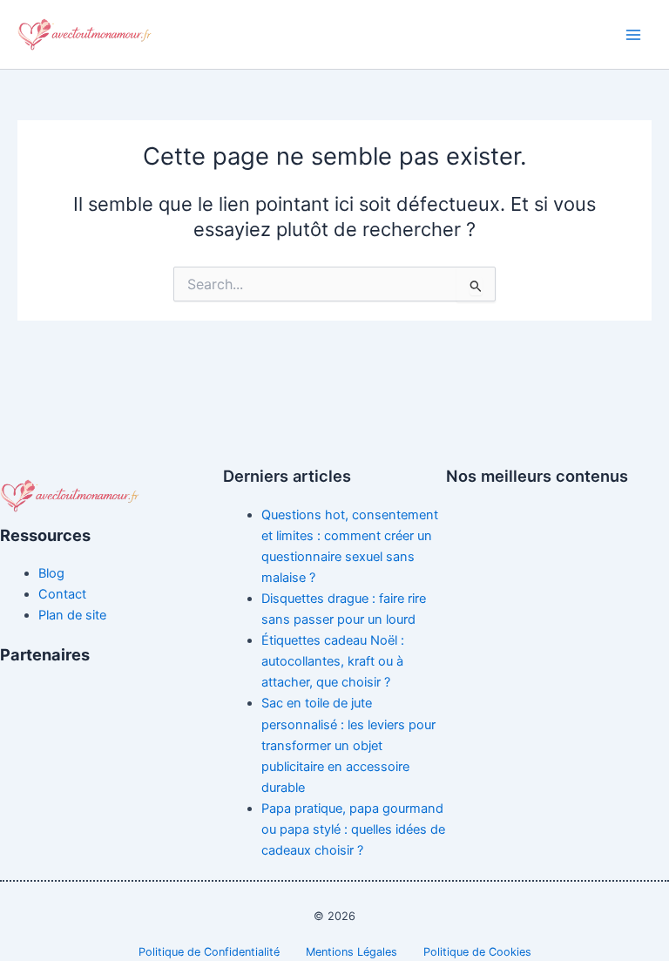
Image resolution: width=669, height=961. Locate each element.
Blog (51, 573)
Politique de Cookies (477, 951)
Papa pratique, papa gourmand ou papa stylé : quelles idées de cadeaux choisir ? (353, 829)
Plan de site (72, 615)
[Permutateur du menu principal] (633, 35)
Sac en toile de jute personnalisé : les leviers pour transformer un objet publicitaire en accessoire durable (348, 745)
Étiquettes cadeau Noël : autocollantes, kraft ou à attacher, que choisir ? (332, 661)
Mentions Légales (351, 951)
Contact (62, 594)
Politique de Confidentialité (209, 951)
